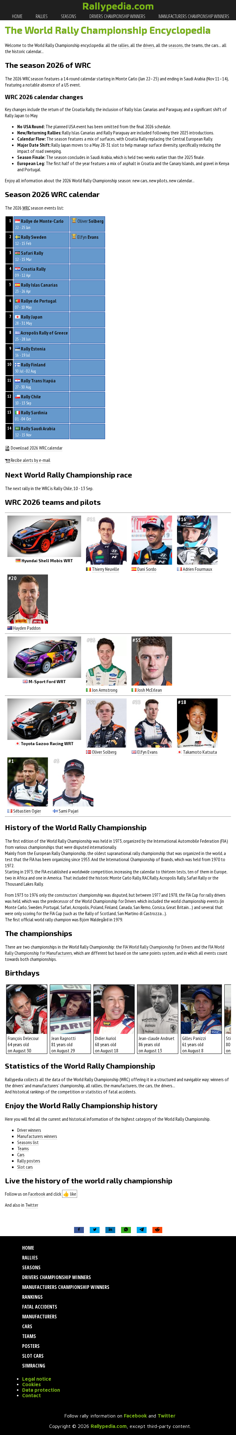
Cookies (31, 1384)
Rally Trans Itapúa (38, 380)
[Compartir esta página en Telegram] (142, 1230)
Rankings (32, 1297)
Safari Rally (32, 253)
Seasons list (28, 1142)
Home (16, 16)
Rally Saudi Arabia (38, 428)
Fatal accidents (39, 1306)
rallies (123, 45)
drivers (148, 45)
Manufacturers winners (37, 1136)
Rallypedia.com (118, 6)
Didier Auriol (105, 1038)
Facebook (36, 1194)
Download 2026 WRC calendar (36, 448)
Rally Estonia (33, 349)
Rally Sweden (33, 237)
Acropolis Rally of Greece (44, 333)
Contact (31, 1395)
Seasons (68, 16)
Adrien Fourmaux (197, 569)
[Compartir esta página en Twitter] (95, 1230)
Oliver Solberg (104, 752)
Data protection (41, 1390)
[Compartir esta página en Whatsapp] (126, 1230)
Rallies (41, 16)
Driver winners (29, 1130)
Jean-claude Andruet (157, 1038)
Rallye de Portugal (38, 301)
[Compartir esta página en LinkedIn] (110, 1230)
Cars (21, 1154)
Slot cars (25, 1167)
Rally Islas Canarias (39, 285)
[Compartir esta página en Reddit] (157, 1230)
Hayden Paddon (27, 628)
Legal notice (36, 1379)
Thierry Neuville (105, 569)
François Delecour (23, 1038)
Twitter (31, 1205)
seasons (175, 45)
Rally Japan (31, 317)
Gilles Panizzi (194, 1038)
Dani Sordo (146, 569)
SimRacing (33, 1365)
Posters (30, 1346)
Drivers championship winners (116, 16)
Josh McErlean (149, 690)
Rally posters (28, 1161)
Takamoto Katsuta (200, 752)
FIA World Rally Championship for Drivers (158, 947)
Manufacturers (39, 1316)
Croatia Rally (33, 269)
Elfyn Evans (147, 752)
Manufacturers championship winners (193, 16)
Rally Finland (33, 365)
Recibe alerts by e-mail (30, 460)
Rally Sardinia (34, 412)
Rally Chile (31, 396)
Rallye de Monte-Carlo (42, 221)
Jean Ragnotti (63, 1038)
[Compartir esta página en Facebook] (79, 1230)
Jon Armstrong (104, 690)
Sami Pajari (68, 811)
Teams (23, 1148)
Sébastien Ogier (27, 811)
